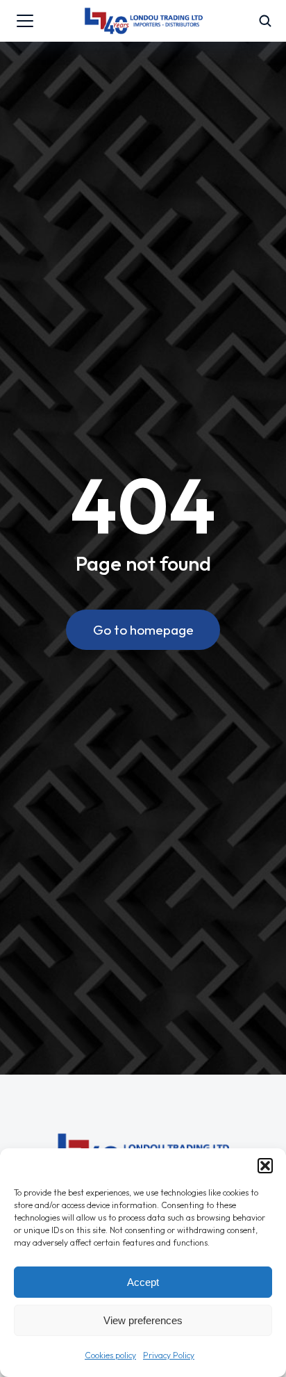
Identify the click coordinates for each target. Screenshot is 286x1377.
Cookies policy (110, 1355)
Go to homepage (143, 629)
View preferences (143, 1320)
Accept (143, 1282)
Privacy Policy (168, 1355)
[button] (265, 1166)
